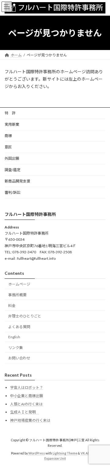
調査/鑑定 (12, 169)
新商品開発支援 (17, 181)
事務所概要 (17, 295)
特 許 (10, 113)
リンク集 (15, 347)
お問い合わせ (19, 358)
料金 (12, 305)
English (14, 337)
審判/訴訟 (12, 192)
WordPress (36, 453)
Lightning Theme (65, 453)
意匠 (8, 147)
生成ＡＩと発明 (24, 412)
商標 (8, 135)
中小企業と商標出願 (26, 395)
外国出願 (12, 158)
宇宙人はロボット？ (26, 387)
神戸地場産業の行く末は (30, 420)
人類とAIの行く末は (26, 404)
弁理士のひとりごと (24, 316)
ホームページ (19, 284)
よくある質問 (19, 326)
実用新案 (12, 124)
